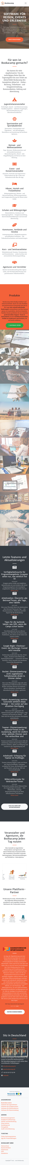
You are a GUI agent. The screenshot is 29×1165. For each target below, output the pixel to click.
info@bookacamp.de (9, 1066)
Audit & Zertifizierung (8, 1129)
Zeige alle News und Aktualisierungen (14, 806)
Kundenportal (5, 1125)
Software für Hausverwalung (10, 1110)
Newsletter (4, 1153)
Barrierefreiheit (6, 1148)
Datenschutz (5, 1146)
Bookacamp (9, 3)
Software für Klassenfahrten (9, 1108)
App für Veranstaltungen (8, 1138)
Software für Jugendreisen (9, 1104)
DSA (2, 1151)
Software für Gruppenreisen (9, 1106)
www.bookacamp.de (9, 1069)
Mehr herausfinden (14, 39)
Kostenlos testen (15, 325)
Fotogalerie (4, 1127)
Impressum (4, 1149)
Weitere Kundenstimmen (14, 1012)
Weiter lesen (14, 590)
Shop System (5, 1123)
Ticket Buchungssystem (8, 1136)
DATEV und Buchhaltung (8, 1121)
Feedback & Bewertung (8, 1119)
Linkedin (6, 1075)
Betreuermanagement (8, 1118)
